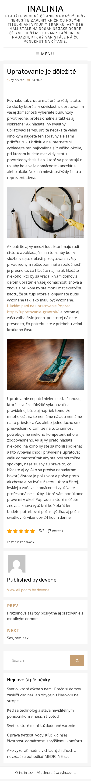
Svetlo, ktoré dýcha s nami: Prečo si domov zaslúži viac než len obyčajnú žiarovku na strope (44, 694)
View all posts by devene (28, 589)
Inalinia (45, 9)
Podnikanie (27, 542)
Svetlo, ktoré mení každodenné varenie (41, 725)
